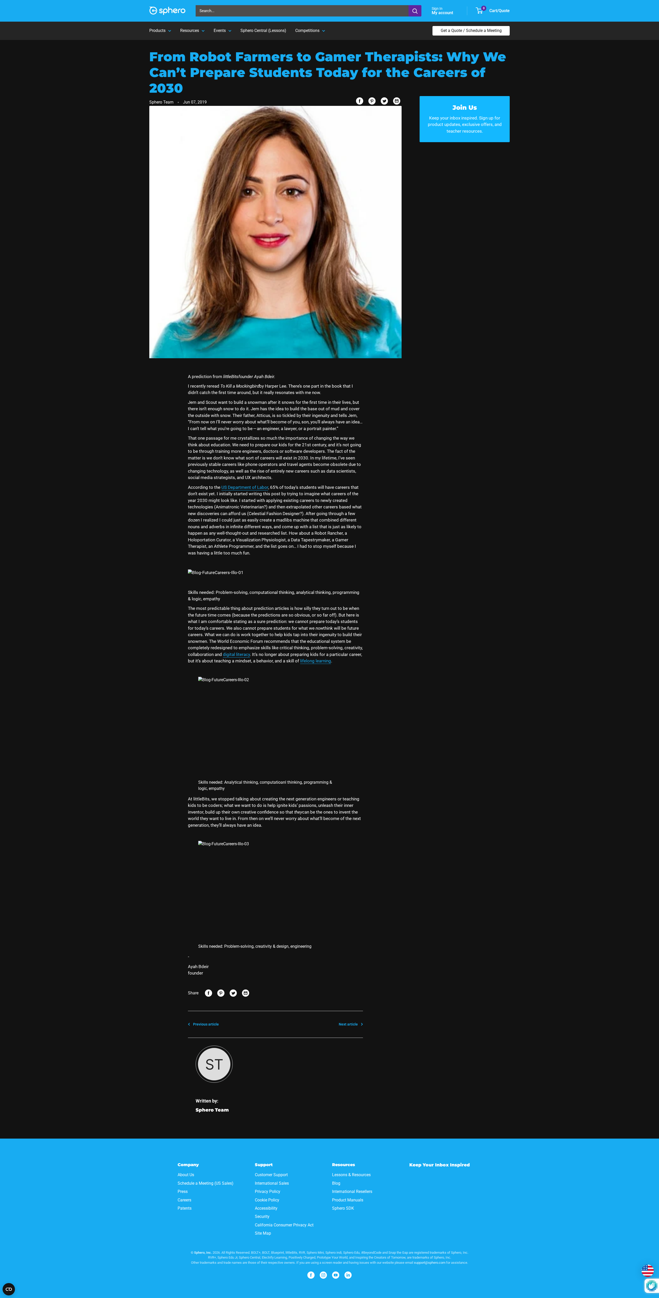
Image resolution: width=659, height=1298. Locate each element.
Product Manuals (347, 1200)
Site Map (263, 1233)
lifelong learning (315, 660)
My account (443, 12)
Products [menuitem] (157, 30)
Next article (348, 1024)
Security (262, 1216)
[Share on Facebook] (359, 101)
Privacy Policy (267, 1191)
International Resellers (352, 1191)
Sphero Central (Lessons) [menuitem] (263, 30)
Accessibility (266, 1208)
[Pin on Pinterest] (372, 101)
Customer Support (271, 1174)
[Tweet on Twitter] (384, 101)
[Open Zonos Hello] (647, 1271)
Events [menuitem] (220, 30)
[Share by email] (396, 101)
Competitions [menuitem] (307, 30)
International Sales (272, 1183)
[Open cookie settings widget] (9, 1289)
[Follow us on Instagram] (323, 1275)
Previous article (206, 1024)
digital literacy (236, 654)
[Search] (415, 10)
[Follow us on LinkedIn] (348, 1275)
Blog (336, 1183)
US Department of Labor (244, 487)
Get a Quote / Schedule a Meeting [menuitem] (471, 30)
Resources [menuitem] (189, 30)
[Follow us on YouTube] (335, 1275)
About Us (186, 1174)
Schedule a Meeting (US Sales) (205, 1183)
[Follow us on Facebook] (311, 1275)
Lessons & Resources (351, 1174)
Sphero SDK (343, 1208)
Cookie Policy (267, 1200)
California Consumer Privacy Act (284, 1225)
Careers (184, 1200)
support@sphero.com (429, 1263)
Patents (185, 1208)
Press (183, 1191)
